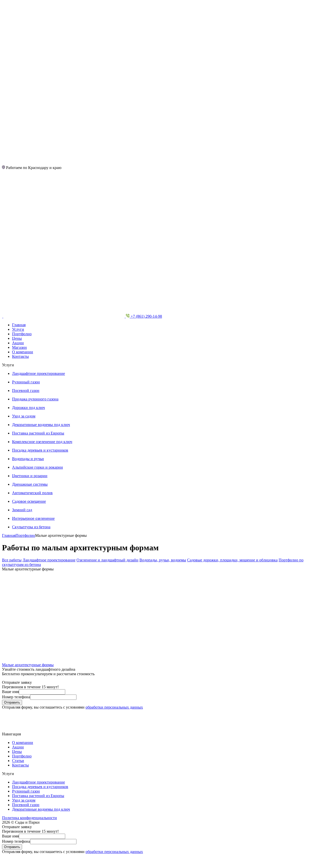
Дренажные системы (30, 484)
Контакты (20, 356)
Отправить (12, 702)
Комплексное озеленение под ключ (42, 442)
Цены (17, 338)
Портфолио (22, 334)
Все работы (12, 560)
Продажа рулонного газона (35, 399)
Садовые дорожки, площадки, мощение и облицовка (232, 560)
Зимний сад (22, 510)
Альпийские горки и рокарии (37, 467)
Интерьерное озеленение (33, 518)
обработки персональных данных (114, 707)
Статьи (18, 760)
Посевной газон (25, 390)
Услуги (18, 329)
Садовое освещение (29, 501)
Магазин (19, 347)
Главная (19, 325)
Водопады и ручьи (28, 459)
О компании (22, 352)
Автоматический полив (32, 493)
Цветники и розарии (29, 476)
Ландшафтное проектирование (38, 373)
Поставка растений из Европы (38, 433)
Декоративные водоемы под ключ (41, 424)
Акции (18, 343)
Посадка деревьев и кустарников (40, 450)
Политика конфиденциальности (29, 818)
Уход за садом (23, 416)
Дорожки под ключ (28, 407)
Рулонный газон (26, 382)
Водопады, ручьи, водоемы (162, 560)
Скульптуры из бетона (31, 527)
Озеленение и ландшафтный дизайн (107, 560)
